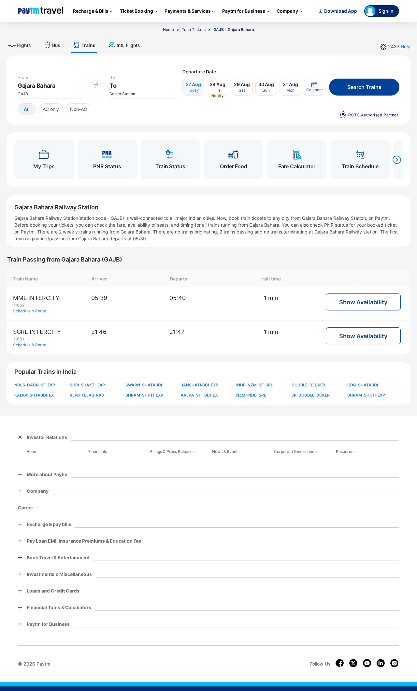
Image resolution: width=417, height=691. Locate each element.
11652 (18, 305)
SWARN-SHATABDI (143, 385)
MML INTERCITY (36, 297)
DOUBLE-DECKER (308, 385)
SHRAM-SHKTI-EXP (144, 395)
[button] (314, 87)
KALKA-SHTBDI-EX (199, 395)
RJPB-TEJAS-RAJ (87, 395)
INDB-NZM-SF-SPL (254, 385)
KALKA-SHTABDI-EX (34, 395)
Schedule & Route (29, 310)
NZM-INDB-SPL (251, 395)
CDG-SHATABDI (362, 385)
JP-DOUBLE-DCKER (311, 395)
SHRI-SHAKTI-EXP (87, 385)
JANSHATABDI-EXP (199, 385)
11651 (18, 339)
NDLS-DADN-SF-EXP (34, 385)
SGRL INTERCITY (37, 331)
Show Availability (363, 302)
